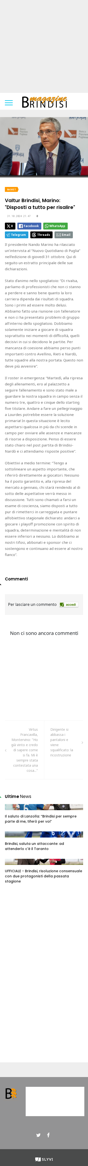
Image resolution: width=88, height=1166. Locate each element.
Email (66, 235)
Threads (43, 235)
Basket (11, 189)
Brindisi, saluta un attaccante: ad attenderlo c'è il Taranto (34, 846)
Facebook (31, 226)
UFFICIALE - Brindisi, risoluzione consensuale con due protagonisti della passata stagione (43, 876)
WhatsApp (57, 226)
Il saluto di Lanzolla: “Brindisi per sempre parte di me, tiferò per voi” (41, 819)
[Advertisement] (44, 46)
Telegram (18, 235)
